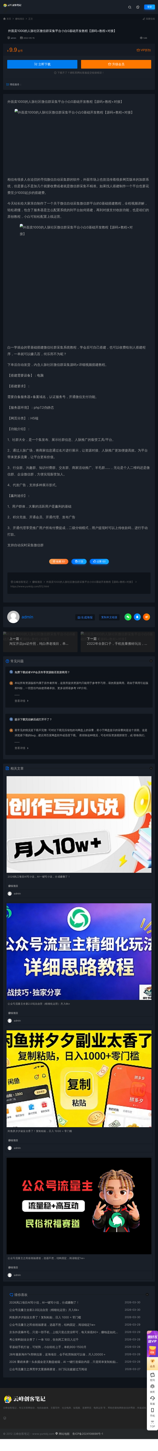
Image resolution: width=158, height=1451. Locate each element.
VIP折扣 (146, 50)
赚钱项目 (19, 19)
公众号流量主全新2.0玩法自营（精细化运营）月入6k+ (39, 1003)
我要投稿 (150, 19)
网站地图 (64, 1433)
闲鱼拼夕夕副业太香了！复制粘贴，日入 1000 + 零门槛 (40, 1131)
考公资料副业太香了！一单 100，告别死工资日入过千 (44, 1339)
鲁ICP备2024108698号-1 (87, 1433)
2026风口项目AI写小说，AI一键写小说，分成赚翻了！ (39, 876)
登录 (149, 7)
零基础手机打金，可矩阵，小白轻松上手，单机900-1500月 (47, 1347)
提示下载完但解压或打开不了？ (33, 719)
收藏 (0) (60, 561)
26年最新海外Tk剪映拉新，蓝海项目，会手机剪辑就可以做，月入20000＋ (57, 1354)
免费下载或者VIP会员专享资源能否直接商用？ (42, 672)
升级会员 (117, 64)
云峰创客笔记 (20, 581)
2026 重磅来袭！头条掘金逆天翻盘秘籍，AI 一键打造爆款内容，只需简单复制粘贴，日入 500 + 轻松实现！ (65, 1361)
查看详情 (20, 700)
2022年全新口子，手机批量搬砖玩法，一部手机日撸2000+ (118, 643)
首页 (9, 19)
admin (13, 38)
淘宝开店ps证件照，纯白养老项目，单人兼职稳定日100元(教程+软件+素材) (40, 643)
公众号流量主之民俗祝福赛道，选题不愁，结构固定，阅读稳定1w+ (46, 1258)
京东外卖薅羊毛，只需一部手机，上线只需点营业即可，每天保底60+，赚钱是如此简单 (65, 1332)
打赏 (80, 561)
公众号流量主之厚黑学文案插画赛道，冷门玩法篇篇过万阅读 (48, 1369)
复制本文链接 (109, 617)
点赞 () (101, 561)
